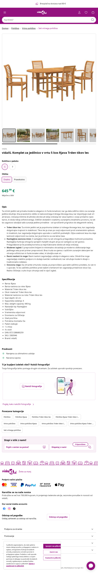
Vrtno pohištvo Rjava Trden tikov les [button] (82, 423)
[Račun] (79, 12)
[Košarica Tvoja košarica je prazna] (93, 12)
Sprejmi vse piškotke (54, 546)
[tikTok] (14, 508)
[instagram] (9, 508)
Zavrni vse (54, 552)
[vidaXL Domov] (42, 12)
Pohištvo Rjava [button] (21, 417)
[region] (32, 555)
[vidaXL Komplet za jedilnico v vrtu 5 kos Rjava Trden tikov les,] (49, 81)
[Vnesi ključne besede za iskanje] (92, 20)
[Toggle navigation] (5, 12)
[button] (50, 4)
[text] (8, 191)
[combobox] (49, 20)
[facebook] (4, 508)
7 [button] (12, 166)
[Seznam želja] (86, 12)
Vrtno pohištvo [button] (9, 423)
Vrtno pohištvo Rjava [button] (28, 423)
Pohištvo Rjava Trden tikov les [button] (67, 417)
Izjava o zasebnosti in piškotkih (20, 565)
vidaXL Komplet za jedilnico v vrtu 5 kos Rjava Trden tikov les (45, 153)
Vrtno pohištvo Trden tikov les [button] (53, 423)
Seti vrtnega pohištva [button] (12, 430)
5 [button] (4, 166)
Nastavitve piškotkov (53, 558)
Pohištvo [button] (7, 417)
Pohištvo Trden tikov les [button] (41, 417)
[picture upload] (65, 386)
